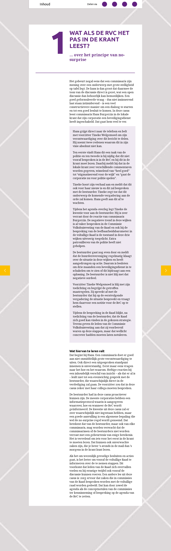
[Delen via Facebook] (134, 4)
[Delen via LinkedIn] (124, 4)
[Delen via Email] (104, 4)
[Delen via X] (114, 4)
